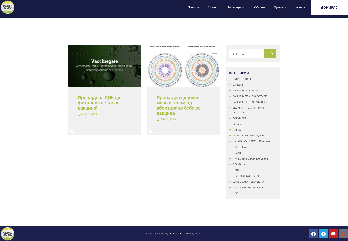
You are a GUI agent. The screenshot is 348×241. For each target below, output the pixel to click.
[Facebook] (313, 233)
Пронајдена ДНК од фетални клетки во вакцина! (99, 102)
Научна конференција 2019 (251, 141)
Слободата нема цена (248, 181)
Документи (240, 118)
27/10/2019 (89, 114)
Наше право (236, 7)
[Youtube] (333, 233)
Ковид (237, 129)
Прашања (239, 164)
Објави (259, 7)
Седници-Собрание (246, 175)
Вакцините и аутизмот (249, 90)
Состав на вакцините (248, 187)
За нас (212, 7)
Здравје (238, 124)
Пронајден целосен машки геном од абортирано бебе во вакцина (179, 105)
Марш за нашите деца (248, 135)
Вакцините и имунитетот (251, 101)
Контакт (301, 7)
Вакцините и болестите (250, 96)
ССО (235, 193)
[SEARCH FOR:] (252, 53)
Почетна (194, 7)
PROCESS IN (175, 233)
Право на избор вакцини (250, 158)
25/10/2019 (168, 119)
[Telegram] (323, 233)
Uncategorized (243, 78)
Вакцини (239, 84)
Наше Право (241, 147)
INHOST (199, 233)
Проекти (280, 7)
